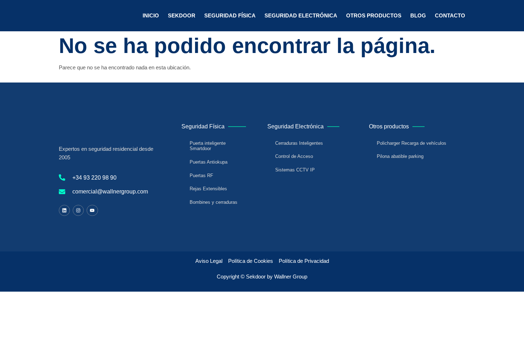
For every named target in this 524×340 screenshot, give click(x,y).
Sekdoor (181, 15)
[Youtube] (92, 210)
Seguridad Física (230, 15)
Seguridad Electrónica (300, 15)
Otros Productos (373, 15)
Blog (418, 15)
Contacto (450, 15)
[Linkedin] (64, 210)
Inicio (151, 15)
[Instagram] (78, 210)
